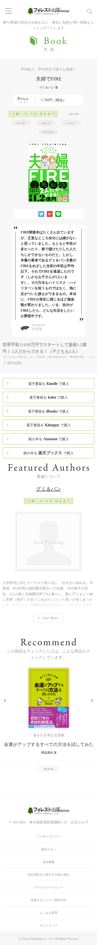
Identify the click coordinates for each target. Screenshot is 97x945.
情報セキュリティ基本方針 (48, 900)
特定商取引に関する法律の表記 (48, 874)
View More (50, 618)
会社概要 (48, 862)
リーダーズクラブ (48, 836)
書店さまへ (48, 849)
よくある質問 (48, 913)
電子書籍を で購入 (48, 383)
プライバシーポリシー (48, 887)
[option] (48, 720)
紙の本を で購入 (48, 439)
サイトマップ (48, 925)
